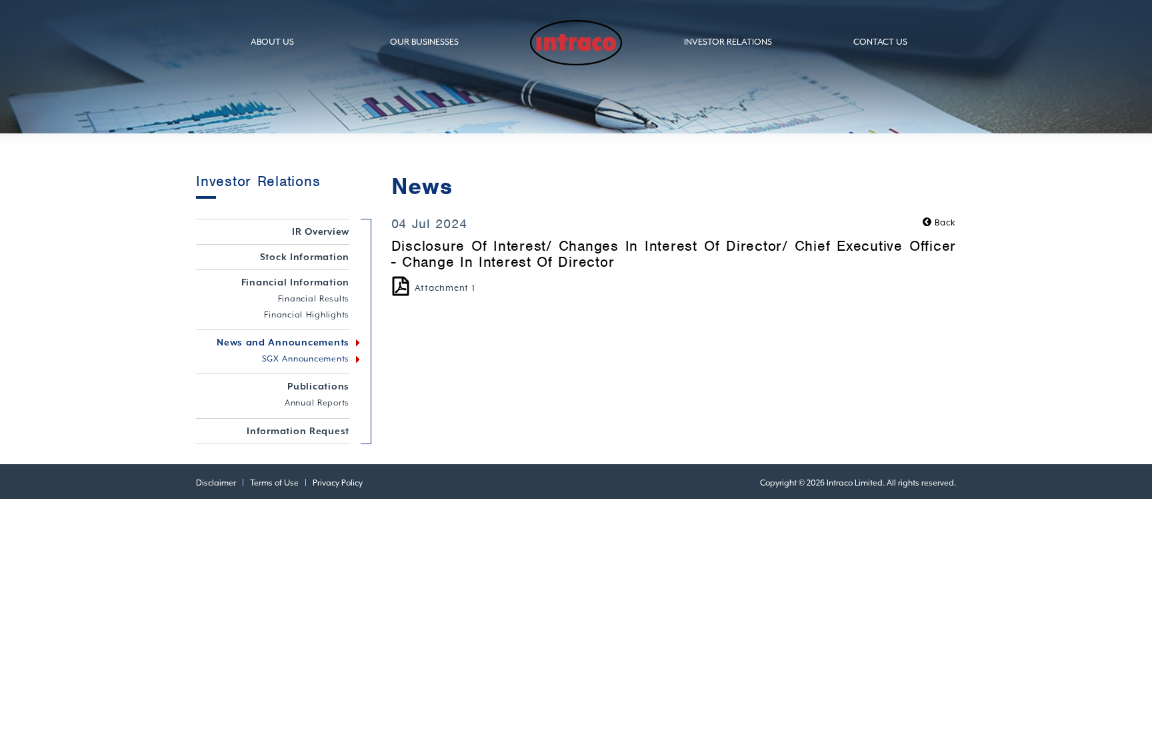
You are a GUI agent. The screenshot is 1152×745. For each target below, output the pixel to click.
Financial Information (295, 282)
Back (944, 222)
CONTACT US (880, 42)
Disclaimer (216, 483)
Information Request (298, 431)
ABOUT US (272, 42)
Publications (318, 386)
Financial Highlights (306, 314)
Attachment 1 (445, 288)
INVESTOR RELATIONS (728, 42)
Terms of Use (274, 483)
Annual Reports (317, 403)
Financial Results (314, 298)
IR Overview (320, 231)
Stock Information (305, 256)
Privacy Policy (338, 483)
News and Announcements (283, 342)
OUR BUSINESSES (424, 42)
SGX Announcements (306, 358)
